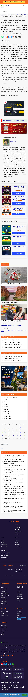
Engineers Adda (9, 575)
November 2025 (7, 418)
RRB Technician (4, 611)
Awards (2, 540)
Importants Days (18, 546)
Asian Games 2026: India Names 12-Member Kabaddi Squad (14, 483)
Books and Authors (5, 546)
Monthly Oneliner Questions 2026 (12, 360)
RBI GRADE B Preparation (4, 604)
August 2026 (10, 397)
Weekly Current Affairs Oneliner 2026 (13, 356)
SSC (18, 589)
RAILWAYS (19, 592)
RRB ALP (3, 613)
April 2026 (5, 406)
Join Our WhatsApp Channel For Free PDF (13, 120)
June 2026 (6, 402)
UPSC (18, 601)
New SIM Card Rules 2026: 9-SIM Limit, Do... (12, 283)
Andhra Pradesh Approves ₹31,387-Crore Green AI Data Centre (13, 466)
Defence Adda (18, 571)
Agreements (4, 544)
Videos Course (4, 629)
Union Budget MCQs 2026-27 (11, 340)
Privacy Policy (5, 689)
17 (2, 435)
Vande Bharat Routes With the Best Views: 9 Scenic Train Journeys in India (14, 495)
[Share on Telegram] (4, 37)
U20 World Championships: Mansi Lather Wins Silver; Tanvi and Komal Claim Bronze (14, 491)
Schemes (3, 542)
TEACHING (19, 594)
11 (5, 432)
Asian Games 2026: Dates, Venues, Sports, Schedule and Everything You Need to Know (14, 487)
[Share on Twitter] (12, 37)
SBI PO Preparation (5, 587)
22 (20, 435)
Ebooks (2, 632)
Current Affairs (18, 569)
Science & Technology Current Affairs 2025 (16, 14)
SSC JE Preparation (5, 595)
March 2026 (6, 409)
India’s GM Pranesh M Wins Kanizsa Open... (11, 320)
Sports (2, 537)
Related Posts (5, 264)
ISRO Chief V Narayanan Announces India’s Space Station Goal (14, 511)
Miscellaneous (4, 557)
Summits (17, 542)
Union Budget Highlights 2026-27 (12, 347)
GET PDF (24, 695)
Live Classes (4, 627)
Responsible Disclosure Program (9, 685)
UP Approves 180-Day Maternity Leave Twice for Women (14, 499)
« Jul (2, 448)
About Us (19, 611)
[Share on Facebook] (9, 37)
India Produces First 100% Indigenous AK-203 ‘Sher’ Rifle (13, 479)
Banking (17, 533)
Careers (21, 618)
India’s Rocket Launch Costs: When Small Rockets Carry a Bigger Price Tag (13, 507)
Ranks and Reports (5, 553)
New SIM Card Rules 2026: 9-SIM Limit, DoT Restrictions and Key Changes (14, 456)
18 (5, 435)
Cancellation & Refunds (7, 687)
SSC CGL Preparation (3, 598)
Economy (17, 544)
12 (9, 432)
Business (17, 537)
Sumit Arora (5, 33)
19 (9, 435)
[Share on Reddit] (7, 37)
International (18, 527)
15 (20, 432)
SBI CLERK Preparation (3, 590)
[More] (24, 5)
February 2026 (7, 411)
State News (17, 529)
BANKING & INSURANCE (20, 587)
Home (2, 14)
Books (2, 634)
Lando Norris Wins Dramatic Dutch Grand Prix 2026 (13, 503)
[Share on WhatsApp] (2, 37)
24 (2, 438)
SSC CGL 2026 (4, 615)
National (17, 525)
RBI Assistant (4, 601)
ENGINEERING (20, 598)
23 (24, 435)
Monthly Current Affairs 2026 (11, 358)
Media (18, 615)
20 (13, 435)
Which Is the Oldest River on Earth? (9, 302)
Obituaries (3, 550)
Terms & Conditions (18, 687)
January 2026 (6, 413)
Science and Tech (5, 555)
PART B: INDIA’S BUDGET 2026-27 (13, 344)
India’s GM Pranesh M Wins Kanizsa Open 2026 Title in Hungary (13, 462)
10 (2, 432)
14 (17, 432)
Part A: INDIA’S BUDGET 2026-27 (12, 342)
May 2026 (5, 404)
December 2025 (7, 416)
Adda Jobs (10, 569)
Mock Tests (3, 625)
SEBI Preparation (5, 593)
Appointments (18, 531)
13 (13, 432)
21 (17, 435)
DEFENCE (19, 596)
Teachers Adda (23, 565)
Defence (17, 540)
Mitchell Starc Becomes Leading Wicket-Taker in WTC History (14, 475)
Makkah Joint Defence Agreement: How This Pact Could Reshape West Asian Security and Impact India (14, 471)
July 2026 (5, 399)
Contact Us (19, 613)
